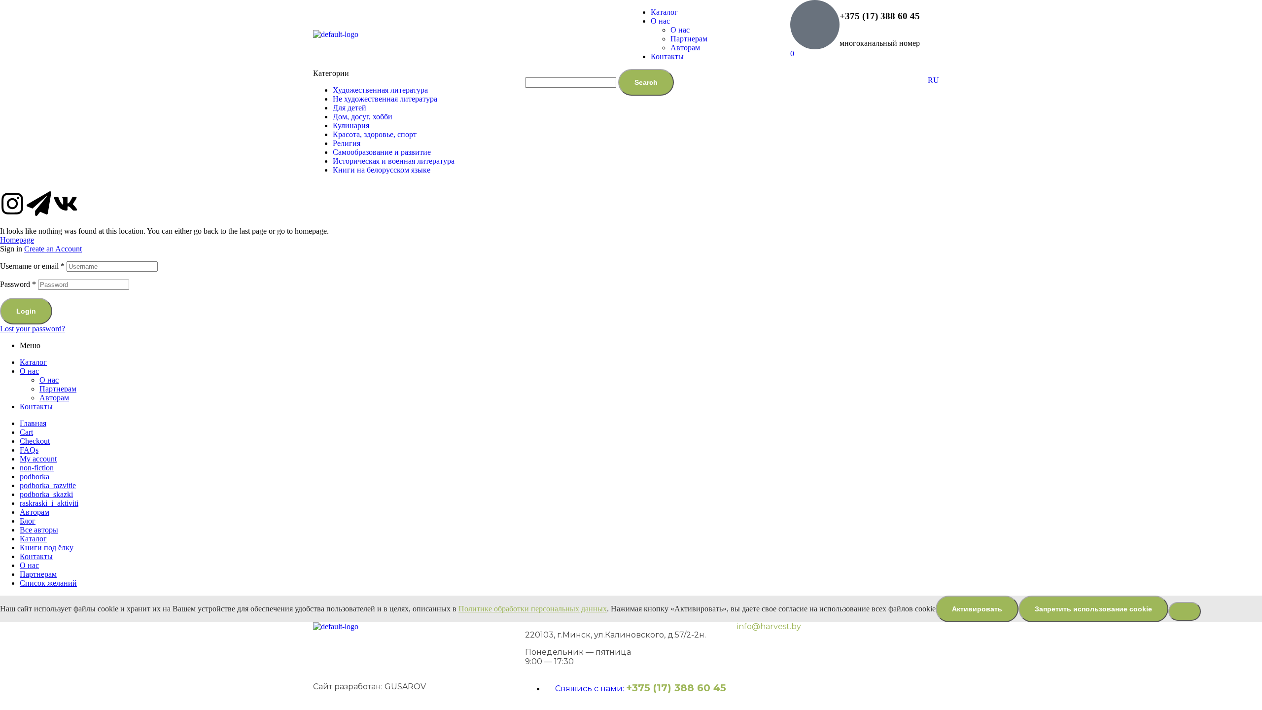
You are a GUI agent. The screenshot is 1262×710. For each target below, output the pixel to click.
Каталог (33, 362)
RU (933, 80)
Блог (27, 521)
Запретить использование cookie (1093, 609)
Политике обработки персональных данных (532, 608)
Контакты (36, 406)
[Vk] (65, 203)
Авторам (54, 397)
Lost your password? (32, 328)
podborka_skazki (46, 494)
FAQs (29, 450)
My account (38, 459)
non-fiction (37, 467)
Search (646, 82)
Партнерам (57, 389)
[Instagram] (12, 203)
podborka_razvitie (48, 485)
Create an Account (53, 249)
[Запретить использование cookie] (1184, 611)
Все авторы (39, 530)
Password (18, 284)
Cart (26, 432)
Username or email (32, 266)
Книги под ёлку (46, 547)
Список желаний (48, 583)
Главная (33, 423)
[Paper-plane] (39, 203)
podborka (34, 476)
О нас (29, 371)
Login (26, 311)
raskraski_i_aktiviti (49, 503)
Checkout (35, 441)
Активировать (977, 609)
